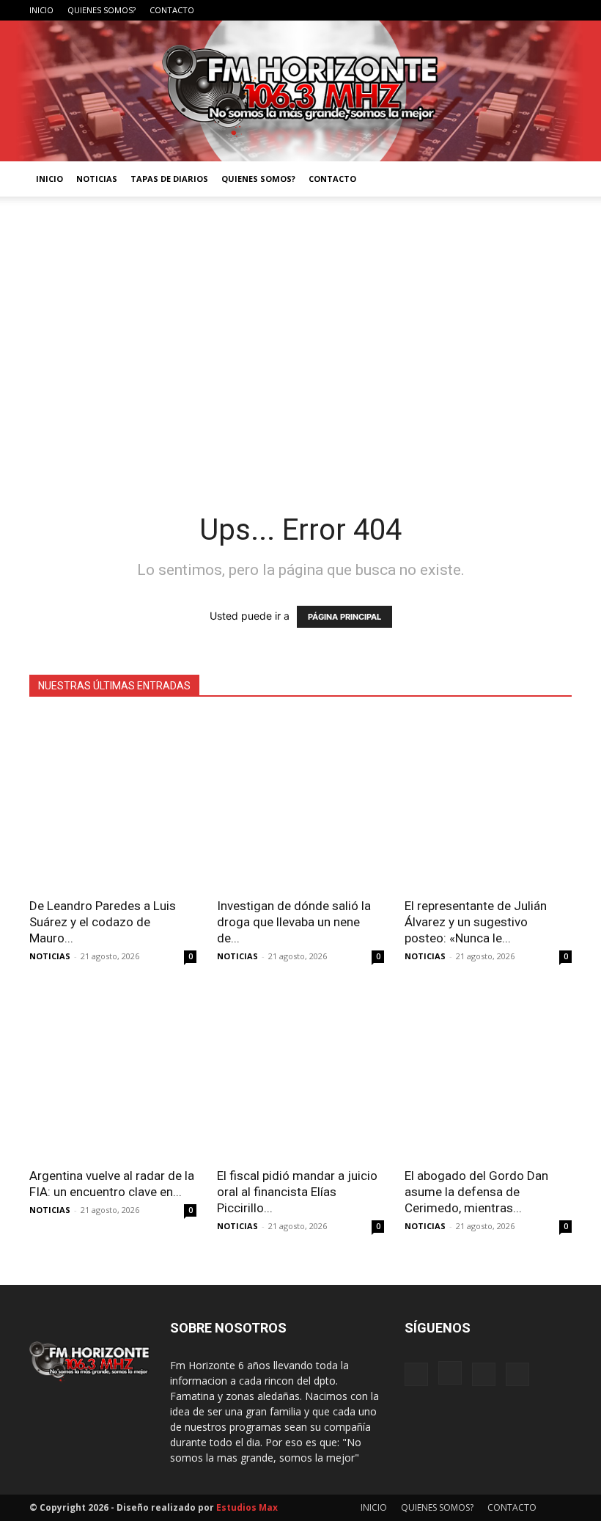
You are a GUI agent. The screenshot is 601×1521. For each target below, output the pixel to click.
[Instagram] (512, 10)
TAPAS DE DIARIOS (169, 178)
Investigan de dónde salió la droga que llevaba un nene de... (294, 921)
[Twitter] (561, 10)
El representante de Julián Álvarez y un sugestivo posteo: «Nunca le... (476, 921)
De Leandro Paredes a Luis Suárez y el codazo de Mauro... (102, 921)
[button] (554, 179)
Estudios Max (247, 1507)
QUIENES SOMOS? (101, 9)
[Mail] (536, 10)
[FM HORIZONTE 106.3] (300, 91)
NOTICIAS (96, 178)
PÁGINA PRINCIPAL (344, 617)
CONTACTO (172, 9)
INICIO (41, 9)
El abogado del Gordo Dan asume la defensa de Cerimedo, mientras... (476, 1191)
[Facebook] (488, 10)
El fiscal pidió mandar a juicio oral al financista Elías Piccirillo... (297, 1191)
